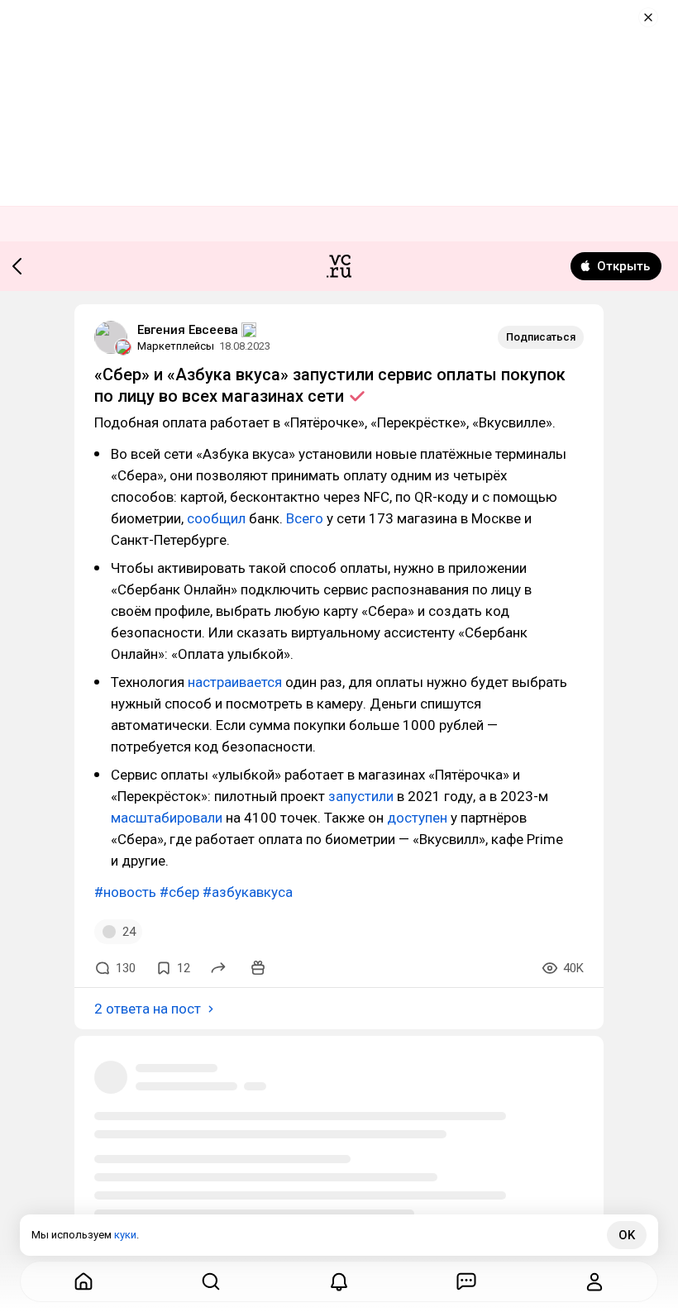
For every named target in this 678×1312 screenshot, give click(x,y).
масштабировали (166, 817)
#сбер (179, 892)
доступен (417, 817)
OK (626, 1235)
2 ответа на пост (147, 1008)
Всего (304, 518)
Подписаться (540, 337)
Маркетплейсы (175, 346)
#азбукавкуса (248, 892)
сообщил (216, 518)
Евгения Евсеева (187, 329)
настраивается (235, 682)
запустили (361, 796)
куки (125, 1235)
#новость (125, 892)
